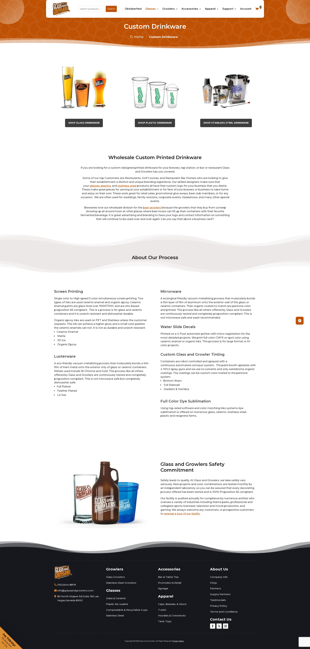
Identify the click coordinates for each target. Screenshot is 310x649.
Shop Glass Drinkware (84, 122)
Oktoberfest (133, 8)
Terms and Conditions (224, 611)
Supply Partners (220, 594)
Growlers (168, 8)
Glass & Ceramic (116, 598)
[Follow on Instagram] (225, 626)
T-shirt (162, 609)
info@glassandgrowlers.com (75, 590)
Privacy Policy (218, 605)
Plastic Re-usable (117, 604)
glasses (95, 185)
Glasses (150, 8)
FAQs (213, 582)
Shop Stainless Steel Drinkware (226, 122)
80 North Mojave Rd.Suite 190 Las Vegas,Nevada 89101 (78, 598)
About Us (219, 569)
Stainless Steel (115, 615)
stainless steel (127, 185)
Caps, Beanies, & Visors (172, 604)
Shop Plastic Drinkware (155, 122)
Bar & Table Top (168, 576)
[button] (11, 637)
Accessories (189, 8)
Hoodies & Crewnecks (172, 615)
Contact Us (220, 619)
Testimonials (218, 600)
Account (245, 8)
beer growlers (152, 207)
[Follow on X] (219, 626)
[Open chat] (300, 320)
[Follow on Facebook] (212, 626)
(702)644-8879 (66, 584)
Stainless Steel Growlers (121, 582)
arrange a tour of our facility (182, 513)
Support (227, 8)
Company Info (219, 576)
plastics (106, 185)
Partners (215, 588)
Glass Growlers (115, 576)
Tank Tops (164, 621)
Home (139, 37)
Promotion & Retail (169, 582)
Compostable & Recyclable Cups (127, 609)
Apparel (210, 8)
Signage (163, 588)
